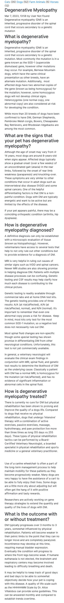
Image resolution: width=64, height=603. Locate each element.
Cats (7, 1)
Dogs (20, 1)
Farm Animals (37, 1)
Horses (54, 1)
